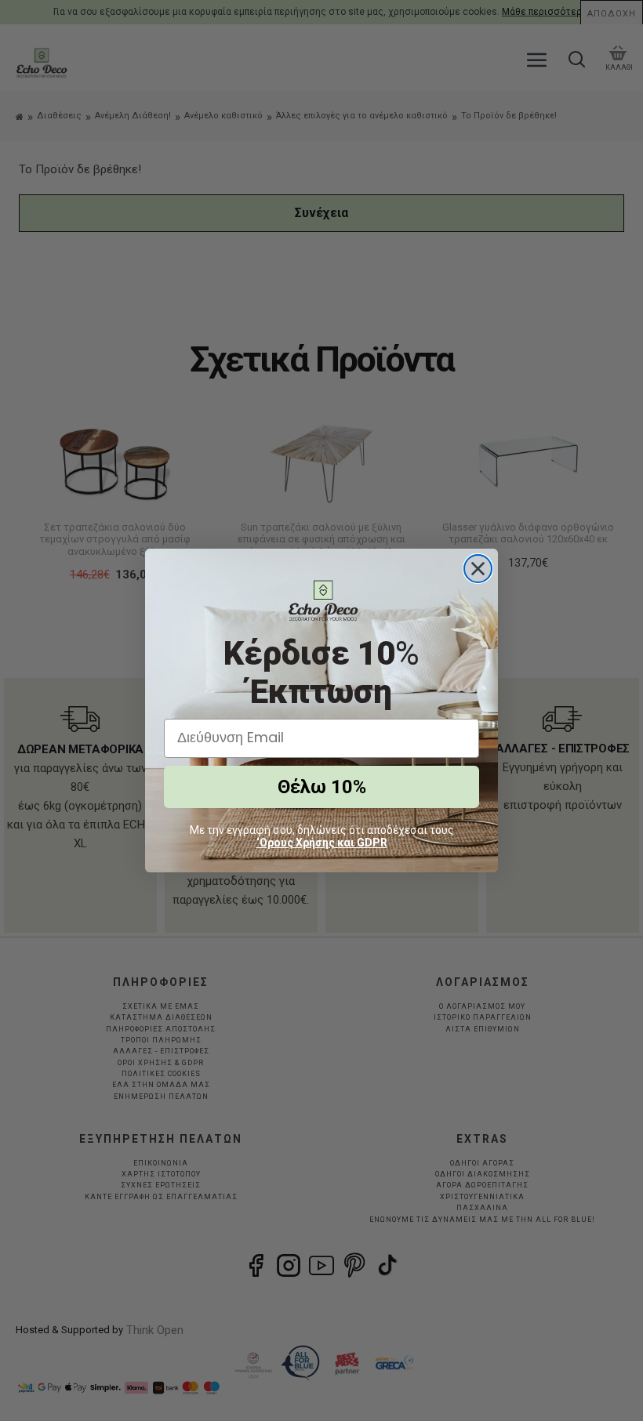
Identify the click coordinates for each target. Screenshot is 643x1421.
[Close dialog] (478, 568)
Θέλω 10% (322, 787)
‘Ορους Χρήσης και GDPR (321, 842)
